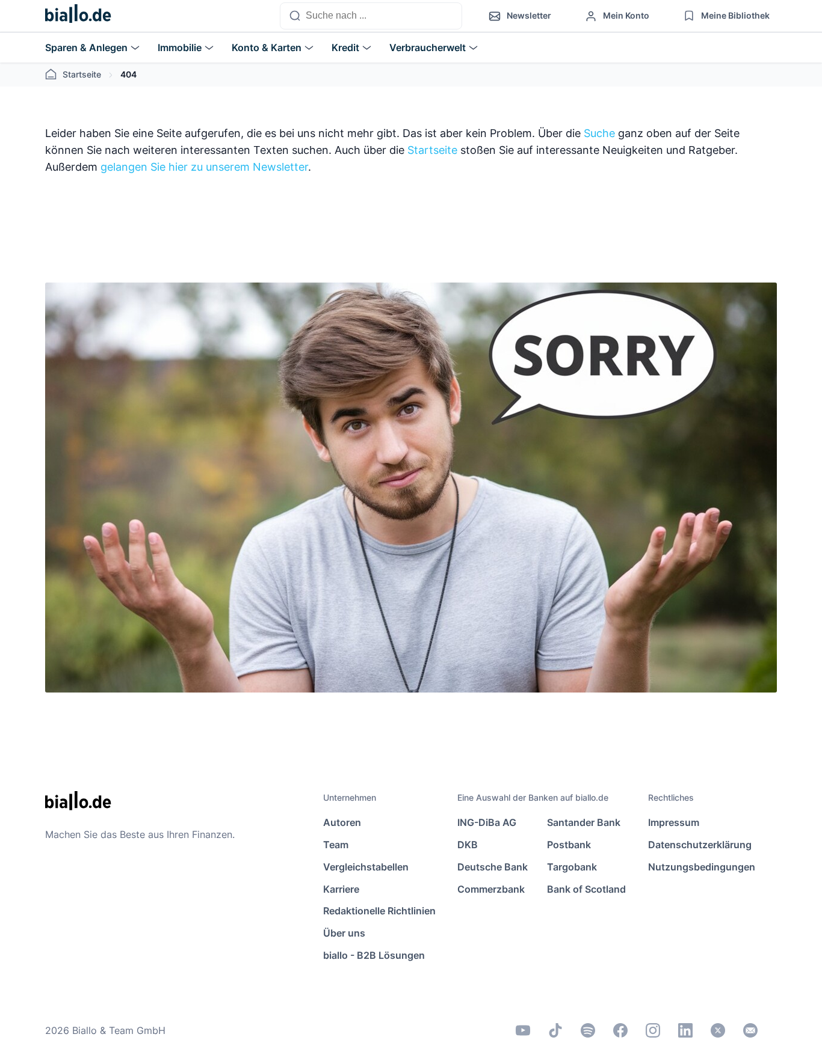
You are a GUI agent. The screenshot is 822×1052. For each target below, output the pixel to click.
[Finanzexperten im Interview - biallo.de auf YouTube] (523, 1030)
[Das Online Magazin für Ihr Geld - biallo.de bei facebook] (620, 1030)
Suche (599, 133)
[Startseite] (78, 16)
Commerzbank (491, 889)
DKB (467, 845)
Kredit (345, 47)
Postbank (569, 845)
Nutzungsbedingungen (701, 867)
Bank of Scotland (586, 889)
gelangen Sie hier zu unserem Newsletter (204, 167)
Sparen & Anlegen (86, 47)
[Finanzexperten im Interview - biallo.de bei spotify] (588, 1030)
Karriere (341, 889)
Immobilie (180, 47)
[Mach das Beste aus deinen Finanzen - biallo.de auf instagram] (653, 1030)
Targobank (572, 867)
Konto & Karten (266, 47)
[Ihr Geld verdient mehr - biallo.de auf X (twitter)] (718, 1030)
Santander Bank (583, 822)
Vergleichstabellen (366, 867)
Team (335, 845)
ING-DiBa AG (486, 822)
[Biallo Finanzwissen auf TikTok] (555, 1030)
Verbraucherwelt (427, 47)
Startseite (82, 74)
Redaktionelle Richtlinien (379, 911)
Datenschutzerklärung (700, 845)
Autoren (342, 822)
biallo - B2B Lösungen (374, 955)
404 (128, 74)
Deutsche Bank (492, 867)
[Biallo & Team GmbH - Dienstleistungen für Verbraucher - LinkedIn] (685, 1030)
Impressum (673, 822)
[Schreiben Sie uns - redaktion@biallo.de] (750, 1030)
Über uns (344, 933)
